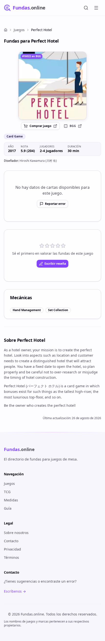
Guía (7, 508)
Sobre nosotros (16, 532)
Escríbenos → (15, 591)
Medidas (11, 500)
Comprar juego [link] (40, 126)
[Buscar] (86, 8)
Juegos (19, 29)
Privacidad (12, 549)
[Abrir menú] (96, 8)
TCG (7, 491)
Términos (11, 557)
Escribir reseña (55, 264)
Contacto (11, 541)
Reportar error (55, 204)
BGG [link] (73, 126)
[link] (52, 85)
